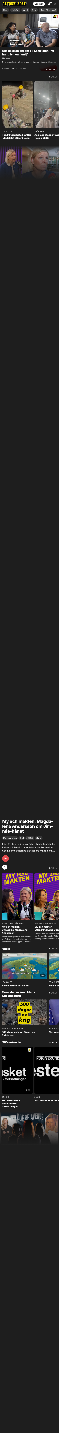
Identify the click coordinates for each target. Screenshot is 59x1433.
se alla (53, 77)
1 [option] (4, 867)
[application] (29, 30)
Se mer (49, 69)
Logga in (39, 4)
